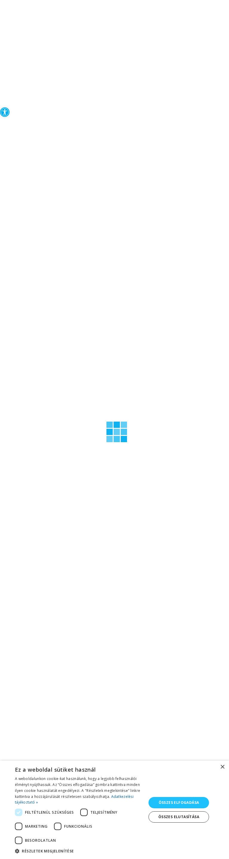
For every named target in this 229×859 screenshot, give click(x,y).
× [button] (222, 767)
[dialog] (114, 810)
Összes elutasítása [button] (178, 816)
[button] (5, 112)
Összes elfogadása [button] (179, 802)
